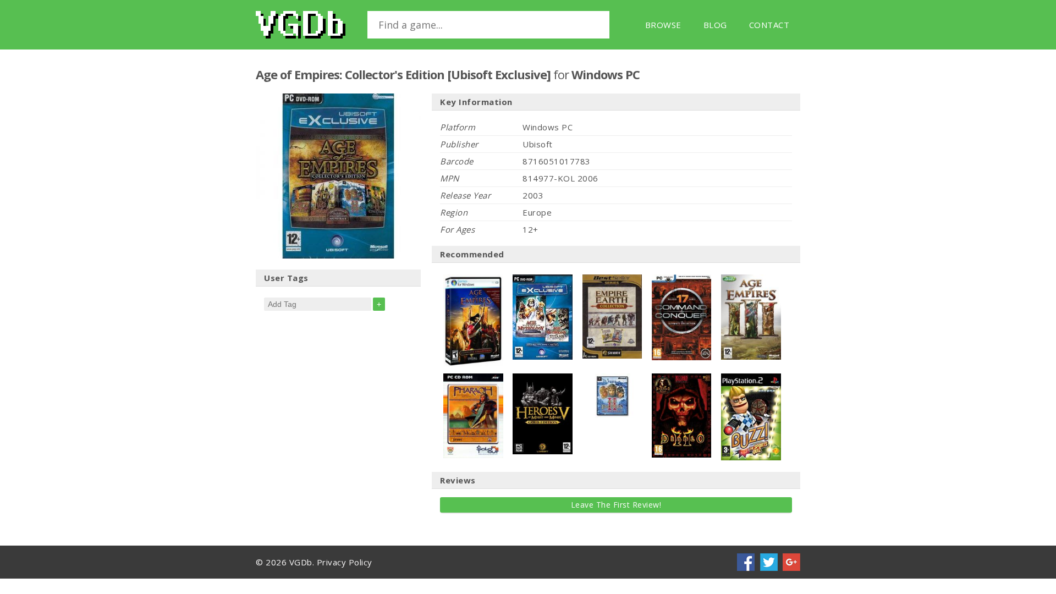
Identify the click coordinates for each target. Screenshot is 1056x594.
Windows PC (605, 74)
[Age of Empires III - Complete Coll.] (473, 279)
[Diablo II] (682, 378)
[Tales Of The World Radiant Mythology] (543, 378)
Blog (715, 24)
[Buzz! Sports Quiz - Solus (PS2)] (751, 378)
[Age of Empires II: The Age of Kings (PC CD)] (612, 378)
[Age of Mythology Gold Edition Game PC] (543, 279)
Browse (663, 24)
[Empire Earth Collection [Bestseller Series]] (612, 279)
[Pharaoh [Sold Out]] (473, 378)
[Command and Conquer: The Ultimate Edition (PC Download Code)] (682, 279)
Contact (769, 24)
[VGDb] (300, 24)
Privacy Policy (344, 562)
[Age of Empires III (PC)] (751, 279)
